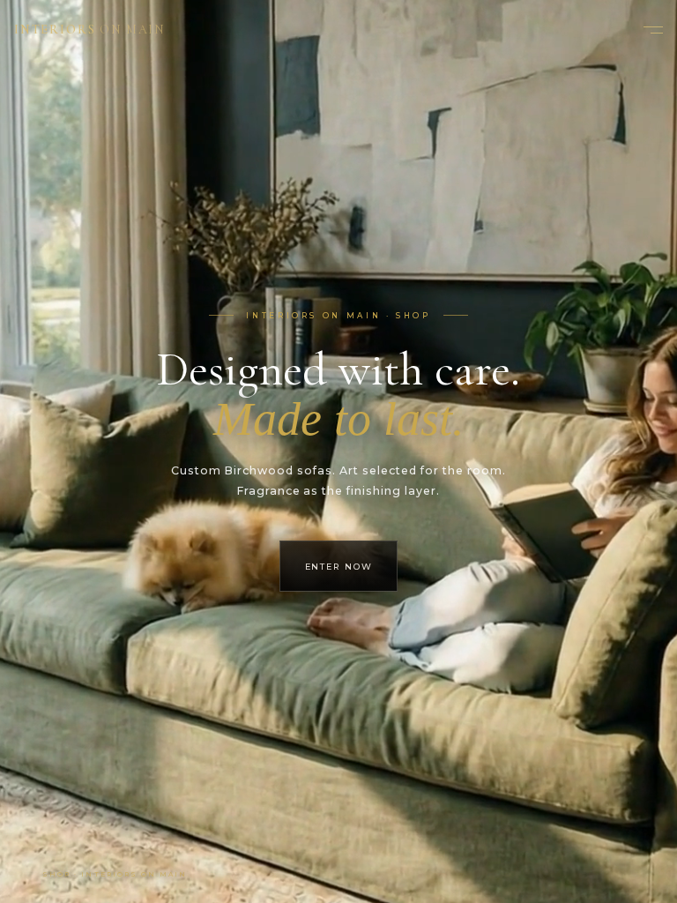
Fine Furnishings (338, 532)
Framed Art (338, 449)
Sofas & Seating (338, 374)
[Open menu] (649, 30)
